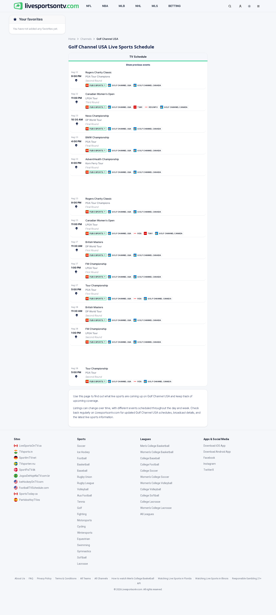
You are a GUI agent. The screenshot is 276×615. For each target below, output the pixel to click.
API (139, 583)
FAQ (31, 578)
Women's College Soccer (154, 476)
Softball (82, 557)
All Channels (101, 578)
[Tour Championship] (138, 291)
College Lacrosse (150, 501)
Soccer (81, 445)
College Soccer (149, 470)
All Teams (85, 578)
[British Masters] (138, 248)
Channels (86, 38)
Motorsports (84, 520)
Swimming (83, 545)
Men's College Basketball (154, 445)
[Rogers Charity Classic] (138, 78)
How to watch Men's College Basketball (133, 578)
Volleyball (82, 489)
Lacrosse (82, 563)
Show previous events (138, 64)
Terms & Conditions (65, 578)
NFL (89, 6)
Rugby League (85, 483)
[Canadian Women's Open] (138, 100)
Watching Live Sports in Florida (175, 578)
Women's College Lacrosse (156, 507)
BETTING (174, 6)
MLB (122, 6)
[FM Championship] (138, 270)
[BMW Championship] (138, 143)
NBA (105, 6)
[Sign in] (240, 6)
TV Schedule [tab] (138, 56)
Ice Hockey (83, 452)
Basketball (83, 464)
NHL (138, 6)
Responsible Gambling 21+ (246, 578)
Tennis (81, 501)
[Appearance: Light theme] (249, 6)
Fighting (82, 514)
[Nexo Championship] (138, 122)
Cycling (81, 526)
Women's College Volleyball (156, 483)
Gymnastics (84, 551)
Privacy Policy (44, 578)
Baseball (82, 470)
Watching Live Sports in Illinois (211, 578)
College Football (149, 464)
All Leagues (147, 514)
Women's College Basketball (156, 452)
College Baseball (150, 458)
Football (82, 458)
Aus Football (84, 495)
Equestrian (83, 538)
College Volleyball (150, 489)
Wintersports (84, 532)
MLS (155, 6)
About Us (20, 578)
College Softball (149, 495)
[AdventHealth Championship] (138, 165)
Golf (79, 507)
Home (71, 38)
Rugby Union (84, 476)
